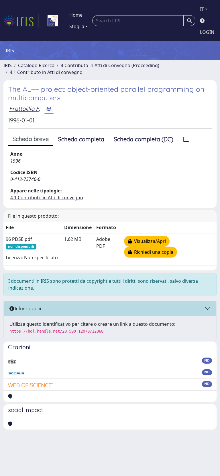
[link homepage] (20, 21)
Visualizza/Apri (149, 241)
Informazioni (27, 308)
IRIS (7, 65)
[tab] (186, 139)
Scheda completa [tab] (81, 139)
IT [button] (202, 9)
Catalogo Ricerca (36, 65)
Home (75, 15)
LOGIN (207, 32)
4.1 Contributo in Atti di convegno (46, 72)
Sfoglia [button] (76, 26)
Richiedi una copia (152, 252)
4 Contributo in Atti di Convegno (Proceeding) (110, 65)
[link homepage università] (52, 21)
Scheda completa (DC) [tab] (143, 139)
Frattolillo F (24, 108)
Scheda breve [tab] (31, 139)
